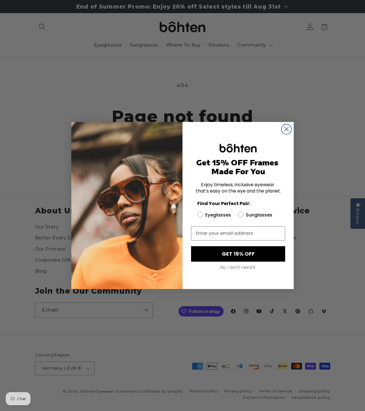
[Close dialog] (286, 129)
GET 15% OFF (238, 253)
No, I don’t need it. (238, 267)
